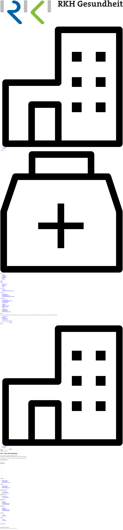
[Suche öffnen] (1, 150)
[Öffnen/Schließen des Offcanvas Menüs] (3, 150)
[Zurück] (1, 324)
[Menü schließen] (1, 281)
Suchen (11, 322)
